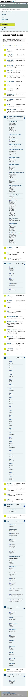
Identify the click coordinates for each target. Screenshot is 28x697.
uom (8, 607)
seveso (9, 515)
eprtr (8, 104)
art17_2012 (10, 70)
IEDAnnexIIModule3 (11, 321)
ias (8, 306)
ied (8, 311)
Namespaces (5, 29)
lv (11, 437)
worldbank (10, 675)
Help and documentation (7, 11)
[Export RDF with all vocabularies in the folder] (24, 118)
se (11, 463)
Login (17, 3)
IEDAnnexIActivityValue (13, 185)
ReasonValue (13, 223)
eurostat (9, 247)
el (11, 397)
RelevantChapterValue (13, 232)
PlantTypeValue (13, 218)
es (11, 402)
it (11, 423)
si (11, 467)
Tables (3, 17)
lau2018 (9, 483)
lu (11, 432)
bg (11, 370)
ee (11, 393)
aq (8, 49)
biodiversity (10, 81)
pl (11, 450)
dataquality (10, 99)
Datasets (4, 14)
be (11, 365)
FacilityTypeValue (13, 180)
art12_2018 (10, 60)
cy (11, 374)
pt (11, 454)
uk (11, 476)
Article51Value (13, 121)
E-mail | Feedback (6, 692)
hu (11, 415)
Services (4, 27)
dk (11, 388)
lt (11, 428)
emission (13, 629)
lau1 (8, 354)
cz (11, 379)
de (11, 384)
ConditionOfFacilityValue (13, 149)
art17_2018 (10, 76)
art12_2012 (10, 55)
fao (8, 252)
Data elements (5, 19)
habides (9, 300)
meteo (12, 640)
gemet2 (9, 263)
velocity (13, 658)
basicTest (13, 524)
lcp (8, 489)
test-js (12, 561)
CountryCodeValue (13, 157)
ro (11, 459)
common (9, 88)
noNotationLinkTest (13, 556)
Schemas (4, 22)
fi (11, 406)
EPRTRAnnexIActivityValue (13, 172)
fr (11, 410)
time (12, 652)
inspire (9, 343)
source (12, 278)
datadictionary (11, 94)
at (11, 361)
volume (13, 663)
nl (11, 446)
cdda (8, 85)
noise (8, 499)
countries (13, 509)
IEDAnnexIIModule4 (11, 330)
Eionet (7, 9)
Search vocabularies (8, 45)
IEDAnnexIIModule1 (11, 316)
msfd (8, 494)
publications (10, 504)
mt (11, 441)
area (12, 617)
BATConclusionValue (13, 144)
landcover (10, 348)
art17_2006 (10, 65)
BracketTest (13, 529)
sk (11, 472)
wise (8, 669)
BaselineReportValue (13, 134)
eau (12, 539)
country (13, 680)
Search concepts (19, 45)
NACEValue (13, 200)
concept (13, 267)
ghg (8, 295)
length (12, 635)
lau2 (8, 357)
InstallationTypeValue (13, 194)
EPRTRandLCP (11, 110)
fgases (9, 258)
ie (11, 419)
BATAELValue (13, 140)
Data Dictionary (12, 9)
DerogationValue (13, 164)
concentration (13, 623)
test (8, 521)
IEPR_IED (10, 336)
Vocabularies (5, 24)
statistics (13, 646)
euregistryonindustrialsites (11, 116)
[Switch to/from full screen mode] (19, 3)
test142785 (13, 566)
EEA (8, 1)
